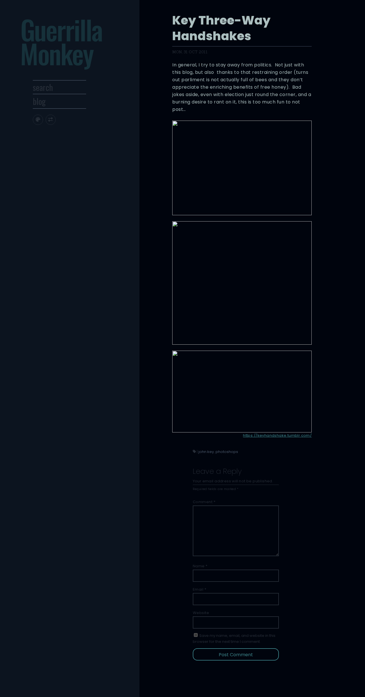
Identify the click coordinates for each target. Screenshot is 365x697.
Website (201, 612)
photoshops (227, 451)
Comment (204, 502)
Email (199, 589)
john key (206, 451)
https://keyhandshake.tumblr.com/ (277, 435)
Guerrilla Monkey (61, 41)
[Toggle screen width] (51, 120)
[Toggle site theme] (38, 120)
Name (200, 566)
